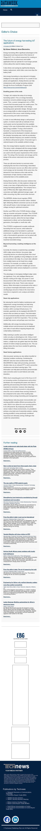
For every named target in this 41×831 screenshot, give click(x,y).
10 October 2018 (7, 46)
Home (5, 10)
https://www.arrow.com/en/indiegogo (14, 87)
